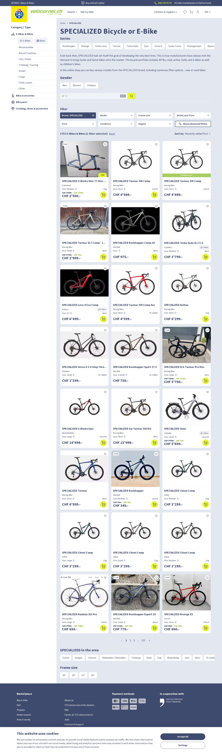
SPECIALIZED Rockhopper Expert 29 (134, 614)
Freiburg (136, 657)
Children (91, 85)
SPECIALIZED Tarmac (74, 491)
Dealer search (24, 714)
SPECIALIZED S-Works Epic (78, 429)
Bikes (42, 40)
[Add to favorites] (105, 144)
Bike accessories (25, 95)
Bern (197, 657)
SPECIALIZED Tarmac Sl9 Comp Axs (134, 305)
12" (83, 675)
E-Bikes (27, 40)
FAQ (66, 710)
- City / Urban (24, 59)
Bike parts (21, 102)
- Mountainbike (25, 47)
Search (71, 12)
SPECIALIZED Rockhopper (128, 491)
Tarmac (117, 46)
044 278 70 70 (164, 3)
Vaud (148, 657)
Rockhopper (69, 46)
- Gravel (22, 71)
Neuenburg (173, 657)
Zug (159, 657)
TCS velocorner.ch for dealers (79, 705)
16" (93, 675)
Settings (183, 745)
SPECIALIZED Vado (175, 429)
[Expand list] (93, 115)
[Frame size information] (75, 188)
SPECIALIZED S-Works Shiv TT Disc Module (84, 181)
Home (62, 23)
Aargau (78, 657)
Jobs (66, 719)
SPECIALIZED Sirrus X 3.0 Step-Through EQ (84, 367)
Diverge (85, 46)
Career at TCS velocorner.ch (78, 714)
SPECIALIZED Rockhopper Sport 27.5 (135, 367)
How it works (24, 719)
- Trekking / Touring (28, 65)
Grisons (92, 657)
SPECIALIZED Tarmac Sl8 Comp (131, 181)
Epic (146, 46)
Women (77, 85)
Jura (187, 657)
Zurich (66, 657)
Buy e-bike (22, 700)
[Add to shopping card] (103, 194)
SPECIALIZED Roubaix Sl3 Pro (79, 614)
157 (143, 640)
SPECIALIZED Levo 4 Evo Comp (80, 305)
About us (69, 700)
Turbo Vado (132, 46)
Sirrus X (158, 46)
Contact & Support (164, 12)
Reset (112, 134)
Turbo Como (174, 46)
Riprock (212, 46)
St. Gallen (211, 657)
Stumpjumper (194, 46)
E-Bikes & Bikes (24, 34)
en (206, 12)
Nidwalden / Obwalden (114, 657)
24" (74, 675)
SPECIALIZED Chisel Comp (179, 491)
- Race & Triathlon (27, 53)
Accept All (182, 736)
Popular (21, 710)
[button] (149, 640)
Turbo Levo (101, 46)
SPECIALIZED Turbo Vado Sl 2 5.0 (183, 243)
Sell (19, 705)
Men (65, 85)
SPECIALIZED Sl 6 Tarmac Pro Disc (184, 367)
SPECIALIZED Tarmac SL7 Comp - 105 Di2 (84, 243)
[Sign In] (198, 12)
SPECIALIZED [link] (75, 23)
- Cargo (21, 76)
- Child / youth (25, 82)
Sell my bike (86, 12)
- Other (21, 88)
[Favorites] (185, 12)
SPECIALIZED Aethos (176, 305)
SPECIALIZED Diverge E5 (178, 614)
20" (64, 675)
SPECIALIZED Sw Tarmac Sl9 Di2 (132, 429)
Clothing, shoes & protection (32, 108)
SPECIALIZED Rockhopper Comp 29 (134, 243)
